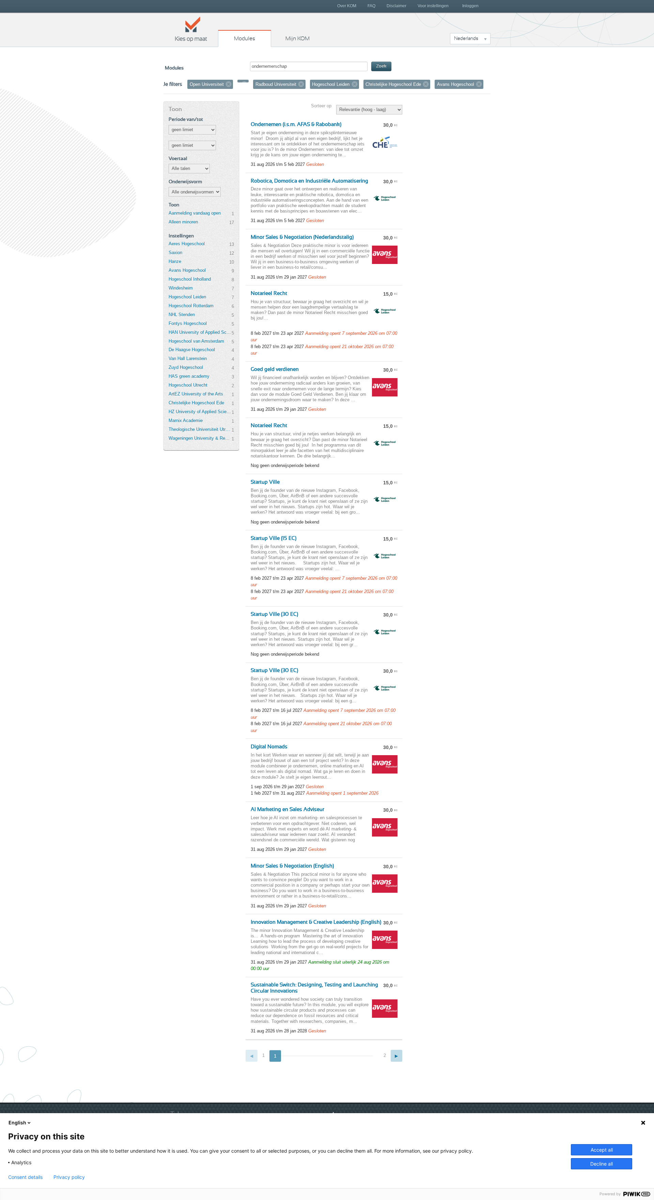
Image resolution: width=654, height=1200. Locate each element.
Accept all (602, 1150)
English (17, 1122)
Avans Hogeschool (187, 270)
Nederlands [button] (466, 38)
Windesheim (181, 288)
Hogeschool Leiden (187, 296)
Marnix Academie (186, 420)
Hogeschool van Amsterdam (196, 341)
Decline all (601, 1164)
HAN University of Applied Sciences (200, 332)
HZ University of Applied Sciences (200, 411)
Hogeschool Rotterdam (191, 305)
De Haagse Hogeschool (192, 349)
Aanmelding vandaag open (195, 213)
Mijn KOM (297, 38)
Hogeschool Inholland (190, 279)
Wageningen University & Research (200, 438)
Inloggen (470, 6)
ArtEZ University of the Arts (196, 393)
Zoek (381, 66)
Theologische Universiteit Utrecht (200, 429)
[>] (397, 1056)
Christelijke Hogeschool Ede (196, 402)
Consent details (25, 1177)
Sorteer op (321, 105)
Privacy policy (69, 1177)
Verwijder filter (228, 84)
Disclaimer (396, 6)
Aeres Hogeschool (187, 243)
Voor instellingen (433, 6)
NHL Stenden (182, 314)
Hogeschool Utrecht (188, 385)
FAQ (371, 6)
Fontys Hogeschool (188, 323)
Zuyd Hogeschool (186, 367)
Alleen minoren (183, 221)
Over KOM (346, 6)
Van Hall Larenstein (188, 358)
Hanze (175, 261)
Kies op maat (191, 29)
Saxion (175, 252)
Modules (244, 38)
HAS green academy (189, 376)
